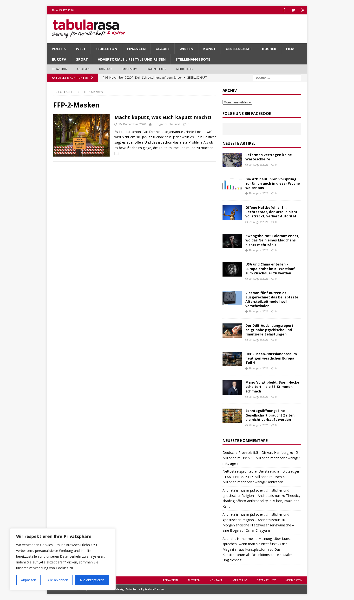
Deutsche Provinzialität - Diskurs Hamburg (255, 452)
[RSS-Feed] (303, 10)
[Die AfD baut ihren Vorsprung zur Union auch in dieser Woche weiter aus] (232, 184)
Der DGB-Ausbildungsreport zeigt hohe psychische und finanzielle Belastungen (269, 329)
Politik (59, 48)
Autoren (83, 69)
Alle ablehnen (57, 580)
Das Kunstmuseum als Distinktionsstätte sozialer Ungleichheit (257, 554)
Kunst (209, 48)
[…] (116, 153)
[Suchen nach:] (277, 77)
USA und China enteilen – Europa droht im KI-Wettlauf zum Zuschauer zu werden (270, 268)
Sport (82, 59)
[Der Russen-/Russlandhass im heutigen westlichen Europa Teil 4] (232, 359)
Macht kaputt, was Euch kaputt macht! (162, 117)
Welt (81, 48)
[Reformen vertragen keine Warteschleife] (232, 160)
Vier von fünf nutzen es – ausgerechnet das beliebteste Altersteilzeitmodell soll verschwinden (271, 299)
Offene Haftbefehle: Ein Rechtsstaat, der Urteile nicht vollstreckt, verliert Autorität (271, 211)
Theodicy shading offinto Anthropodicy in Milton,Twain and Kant (261, 501)
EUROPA (59, 59)
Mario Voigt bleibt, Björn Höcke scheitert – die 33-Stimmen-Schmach (272, 386)
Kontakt (105, 69)
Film (290, 48)
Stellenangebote (193, 59)
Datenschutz (156, 69)
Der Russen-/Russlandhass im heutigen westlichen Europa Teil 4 (271, 358)
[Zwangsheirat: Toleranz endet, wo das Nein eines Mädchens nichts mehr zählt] (232, 241)
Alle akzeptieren (92, 580)
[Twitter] (293, 10)
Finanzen (136, 48)
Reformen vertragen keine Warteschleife (268, 156)
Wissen (186, 48)
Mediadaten (185, 69)
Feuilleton (106, 48)
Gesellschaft (239, 48)
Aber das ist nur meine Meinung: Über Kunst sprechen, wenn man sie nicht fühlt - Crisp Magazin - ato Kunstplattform (257, 544)
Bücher (269, 48)
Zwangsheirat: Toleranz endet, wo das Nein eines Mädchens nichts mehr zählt (272, 240)
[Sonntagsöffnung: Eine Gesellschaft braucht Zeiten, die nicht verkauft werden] (232, 416)
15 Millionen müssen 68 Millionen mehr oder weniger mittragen (261, 458)
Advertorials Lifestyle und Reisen (132, 59)
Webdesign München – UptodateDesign (137, 589)
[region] (63, 559)
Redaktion (59, 69)
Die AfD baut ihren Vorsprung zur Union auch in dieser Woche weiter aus (272, 183)
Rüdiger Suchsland (166, 124)
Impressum (130, 69)
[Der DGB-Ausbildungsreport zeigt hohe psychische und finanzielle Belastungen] (232, 330)
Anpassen (28, 580)
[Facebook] (284, 10)
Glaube (163, 48)
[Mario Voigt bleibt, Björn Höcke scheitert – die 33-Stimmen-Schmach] (232, 387)
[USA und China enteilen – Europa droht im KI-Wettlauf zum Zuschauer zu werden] (232, 269)
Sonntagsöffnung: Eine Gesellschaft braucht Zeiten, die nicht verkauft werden (270, 415)
